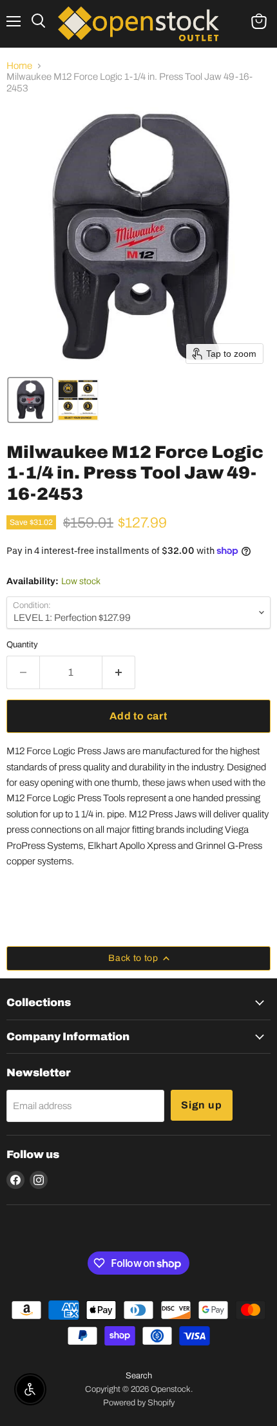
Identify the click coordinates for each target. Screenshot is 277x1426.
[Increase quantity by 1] (118, 672)
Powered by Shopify (139, 1402)
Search (139, 1375)
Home (19, 66)
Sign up (201, 1104)
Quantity (22, 644)
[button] (30, 400)
